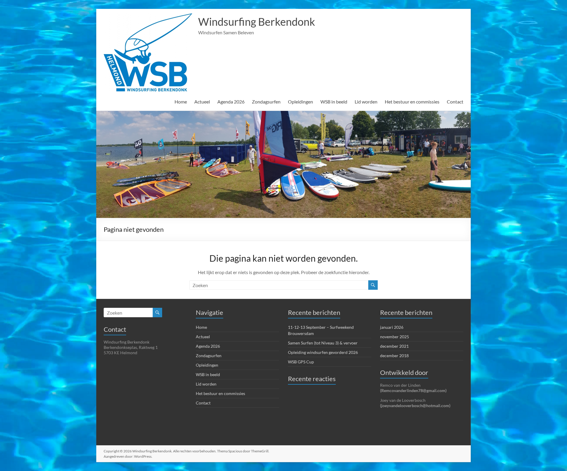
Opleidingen (300, 101)
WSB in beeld (333, 101)
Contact (455, 101)
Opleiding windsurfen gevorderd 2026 (323, 352)
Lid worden (366, 101)
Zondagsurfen (266, 101)
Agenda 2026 (231, 101)
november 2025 (394, 336)
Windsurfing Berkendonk (256, 21)
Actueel (202, 101)
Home (181, 101)
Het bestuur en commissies (412, 101)
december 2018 (394, 355)
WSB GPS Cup (301, 361)
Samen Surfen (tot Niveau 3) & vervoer (323, 342)
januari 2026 (391, 327)
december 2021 (394, 346)
